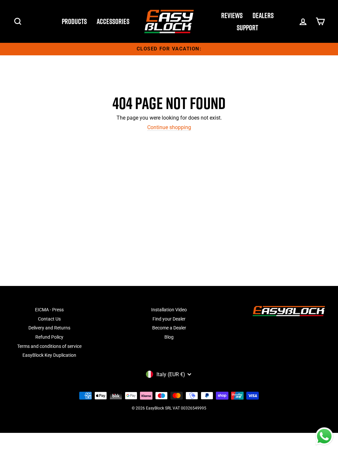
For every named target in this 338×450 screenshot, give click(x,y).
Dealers (263, 15)
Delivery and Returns (49, 327)
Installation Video (169, 309)
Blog (169, 337)
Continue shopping (169, 127)
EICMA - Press (49, 309)
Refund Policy (49, 337)
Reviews (232, 15)
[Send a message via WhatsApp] (324, 436)
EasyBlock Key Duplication (49, 355)
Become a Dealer (169, 327)
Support (247, 28)
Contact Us (49, 319)
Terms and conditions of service (49, 346)
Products (74, 21)
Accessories (113, 21)
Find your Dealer (169, 319)
